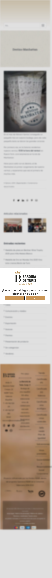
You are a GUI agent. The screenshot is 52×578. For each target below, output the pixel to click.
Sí (14, 297)
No (35, 297)
